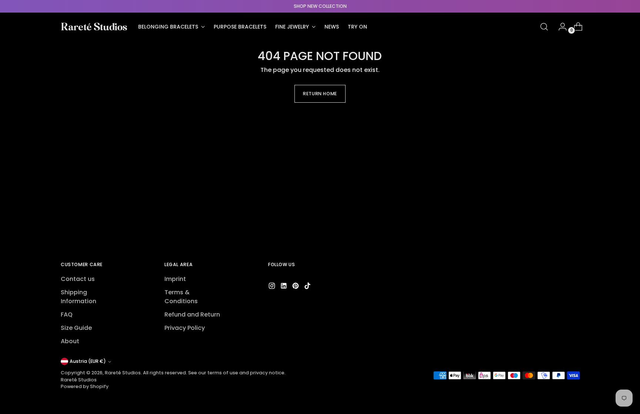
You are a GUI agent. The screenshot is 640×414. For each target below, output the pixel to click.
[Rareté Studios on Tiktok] (308, 287)
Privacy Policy (184, 328)
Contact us (78, 279)
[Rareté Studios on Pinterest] (296, 287)
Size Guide (76, 328)
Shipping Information (78, 296)
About (70, 341)
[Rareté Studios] (94, 26)
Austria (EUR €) (88, 361)
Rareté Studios (123, 373)
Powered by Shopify (85, 386)
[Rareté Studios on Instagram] (272, 287)
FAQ (67, 314)
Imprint (175, 279)
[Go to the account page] (559, 26)
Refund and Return (192, 314)
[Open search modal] (544, 26)
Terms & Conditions (181, 296)
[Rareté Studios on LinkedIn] (284, 287)
